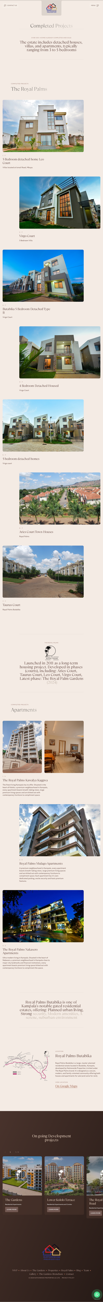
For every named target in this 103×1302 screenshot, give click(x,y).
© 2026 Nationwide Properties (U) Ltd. (44, 1278)
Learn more (12, 1209)
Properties (53, 1270)
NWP (15, 1270)
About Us (24, 1270)
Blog (78, 1270)
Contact (70, 1274)
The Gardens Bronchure (51, 1274)
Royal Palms (67, 1270)
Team (86, 1270)
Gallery (32, 1274)
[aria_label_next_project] (10, 1152)
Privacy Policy (68, 1278)
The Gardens (38, 1270)
